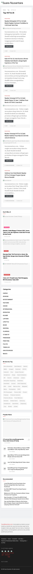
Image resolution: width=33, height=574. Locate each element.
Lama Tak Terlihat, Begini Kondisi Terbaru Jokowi (19, 462)
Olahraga (6, 331)
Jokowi (23, 377)
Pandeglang (12, 389)
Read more (9, 46)
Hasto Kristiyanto (21, 375)
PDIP (19, 389)
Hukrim (9, 377)
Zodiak (15, 406)
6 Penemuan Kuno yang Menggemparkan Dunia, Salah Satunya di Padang (13, 440)
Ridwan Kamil (14, 400)
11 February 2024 (7, 282)
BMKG (5, 369)
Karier (9, 538)
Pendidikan (6, 337)
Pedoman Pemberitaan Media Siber (9, 540)
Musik (5, 325)
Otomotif (6, 334)
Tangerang (23, 403)
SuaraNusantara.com (7, 524)
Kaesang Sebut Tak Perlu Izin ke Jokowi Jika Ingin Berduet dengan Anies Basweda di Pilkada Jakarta (16, 256)
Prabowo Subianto (15, 395)
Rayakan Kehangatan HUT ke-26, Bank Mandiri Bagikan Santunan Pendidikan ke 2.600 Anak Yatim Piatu (16, 23)
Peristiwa (6, 341)
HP (4, 377)
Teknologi (6, 347)
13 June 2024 (6, 260)
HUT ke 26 (13, 10)
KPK (5, 386)
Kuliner (5, 315)
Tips (5, 406)
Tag (8, 10)
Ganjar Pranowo (19, 372)
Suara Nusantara (10, 165)
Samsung (22, 400)
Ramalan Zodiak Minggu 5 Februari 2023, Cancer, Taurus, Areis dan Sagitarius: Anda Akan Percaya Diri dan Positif (16, 232)
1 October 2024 (19, 200)
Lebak (9, 386)
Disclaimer (3, 538)
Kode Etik (14, 538)
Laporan (5, 318)
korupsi (13, 383)
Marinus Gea (16, 386)
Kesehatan (7, 274)
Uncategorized (8, 350)
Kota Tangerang (22, 383)
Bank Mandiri (18, 366)
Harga (13, 375)
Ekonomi (5, 296)
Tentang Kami (23, 540)
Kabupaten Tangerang (9, 380)
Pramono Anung (8, 397)
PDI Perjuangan (8, 392)
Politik (5, 344)
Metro (5, 389)
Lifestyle (6, 227)
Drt (7, 51)
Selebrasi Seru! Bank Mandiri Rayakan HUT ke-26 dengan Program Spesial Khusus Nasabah (15, 175)
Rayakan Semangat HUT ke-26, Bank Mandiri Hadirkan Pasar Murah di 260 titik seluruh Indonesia (16, 136)
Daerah (5, 293)
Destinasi (18, 369)
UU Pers (3, 542)
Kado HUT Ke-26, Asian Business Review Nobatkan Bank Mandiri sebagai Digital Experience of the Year (16, 61)
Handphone (7, 375)
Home (4, 10)
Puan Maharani (18, 397)
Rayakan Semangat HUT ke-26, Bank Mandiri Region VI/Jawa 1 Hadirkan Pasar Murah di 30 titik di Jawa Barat (16, 100)
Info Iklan (20, 538)
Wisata (5, 353)
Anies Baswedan (8, 366)
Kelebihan (20, 380)
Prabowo (6, 395)
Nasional (7, 18)
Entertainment (8, 299)
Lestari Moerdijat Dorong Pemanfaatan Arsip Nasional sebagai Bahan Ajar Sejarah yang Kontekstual (14, 485)
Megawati (24, 386)
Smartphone (7, 403)
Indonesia (16, 377)
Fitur (12, 372)
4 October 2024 (13, 51)
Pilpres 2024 (17, 392)
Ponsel (25, 392)
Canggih (11, 369)
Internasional (7, 309)
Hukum (5, 306)
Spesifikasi (15, 403)
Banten (25, 366)
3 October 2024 (13, 90)
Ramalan (6, 400)
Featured (6, 302)
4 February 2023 (7, 236)
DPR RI (24, 369)
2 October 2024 (19, 165)
